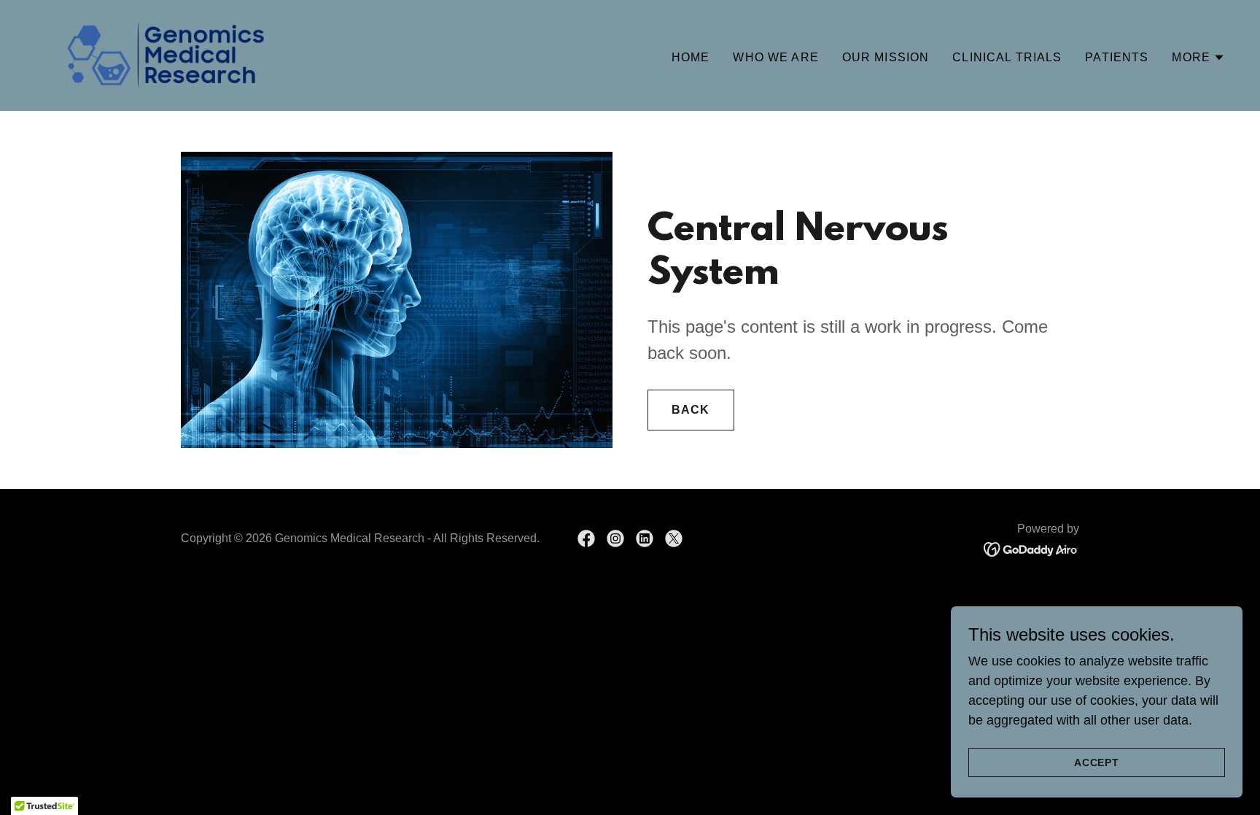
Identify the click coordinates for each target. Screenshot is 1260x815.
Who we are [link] (775, 57)
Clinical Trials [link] (1007, 57)
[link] (166, 54)
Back (691, 409)
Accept (1097, 762)
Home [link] (691, 57)
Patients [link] (1116, 57)
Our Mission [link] (886, 57)
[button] (1198, 57)
